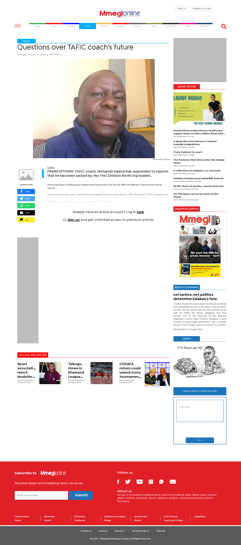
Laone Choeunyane (182, 189)
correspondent (180, 136)
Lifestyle (79, 517)
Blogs (107, 520)
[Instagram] (153, 481)
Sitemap (161, 531)
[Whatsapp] (164, 481)
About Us (119, 531)
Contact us (85, 531)
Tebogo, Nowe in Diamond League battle (76, 373)
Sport (47, 520)
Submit (81, 495)
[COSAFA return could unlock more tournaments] (157, 374)
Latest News (22, 517)
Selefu (186, 339)
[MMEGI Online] (120, 14)
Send (199, 440)
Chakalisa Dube (26, 185)
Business (49, 517)
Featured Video (173, 520)
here (140, 212)
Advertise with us (140, 531)
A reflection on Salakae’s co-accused (196, 171)
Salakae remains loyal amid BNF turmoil (198, 178)
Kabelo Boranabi (126, 380)
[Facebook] (121, 481)
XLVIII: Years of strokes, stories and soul (198, 186)
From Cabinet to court (187, 152)
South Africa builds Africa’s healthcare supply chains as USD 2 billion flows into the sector (198, 134)
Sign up (74, 219)
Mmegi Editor (180, 329)
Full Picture (171, 517)
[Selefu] (199, 363)
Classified (199, 517)
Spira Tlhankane (180, 147)
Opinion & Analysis (115, 517)
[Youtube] (142, 481)
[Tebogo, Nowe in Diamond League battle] (102, 373)
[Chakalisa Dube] (26, 175)
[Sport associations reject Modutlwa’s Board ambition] (50, 373)
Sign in (181, 9)
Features (79, 520)
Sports (26, 41)
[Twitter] (130, 481)
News (18, 520)
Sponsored (140, 517)
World (137, 520)
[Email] (175, 481)
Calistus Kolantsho (25, 380)
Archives (103, 531)
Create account (201, 9)
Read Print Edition (186, 209)
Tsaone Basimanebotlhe (184, 181)
